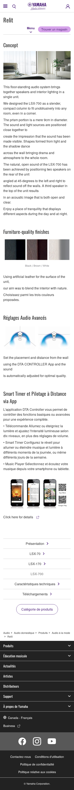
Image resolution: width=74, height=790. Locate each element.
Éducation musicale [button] (15, 655)
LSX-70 (35, 553)
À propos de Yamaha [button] (15, 706)
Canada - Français (20, 718)
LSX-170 (35, 563)
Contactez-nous (20, 757)
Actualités (9, 666)
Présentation (35, 543)
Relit (10, 636)
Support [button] (8, 696)
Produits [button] (8, 645)
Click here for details (18, 517)
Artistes (8, 676)
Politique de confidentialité (37, 764)
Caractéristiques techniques (35, 584)
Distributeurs (11, 686)
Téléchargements (35, 594)
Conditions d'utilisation (49, 757)
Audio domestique (24, 632)
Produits (43, 632)
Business (9, 726)
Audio (6, 632)
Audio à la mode (61, 632)
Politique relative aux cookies (37, 772)
